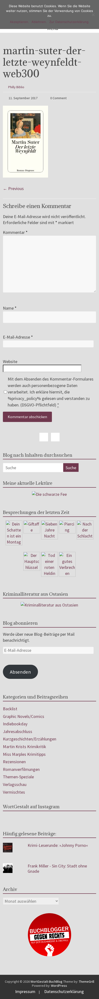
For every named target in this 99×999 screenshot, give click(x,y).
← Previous (13, 188)
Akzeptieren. (19, 22)
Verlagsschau (14, 784)
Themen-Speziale (18, 777)
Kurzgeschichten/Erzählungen (29, 739)
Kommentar (15, 232)
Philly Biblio (16, 87)
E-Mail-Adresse (18, 337)
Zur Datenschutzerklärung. (69, 22)
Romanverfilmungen (21, 769)
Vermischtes (14, 792)
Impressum (25, 991)
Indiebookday (15, 724)
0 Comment (58, 98)
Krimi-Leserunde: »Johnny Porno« (58, 845)
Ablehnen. (39, 22)
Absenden (20, 672)
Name (10, 308)
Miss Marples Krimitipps (24, 754)
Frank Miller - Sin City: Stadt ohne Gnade (57, 868)
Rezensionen (14, 761)
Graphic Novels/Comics (23, 716)
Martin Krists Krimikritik (24, 746)
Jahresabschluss (17, 731)
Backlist (10, 708)
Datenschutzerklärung (64, 991)
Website (10, 361)
